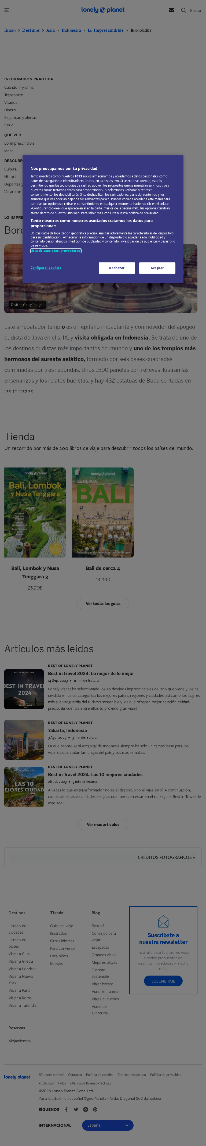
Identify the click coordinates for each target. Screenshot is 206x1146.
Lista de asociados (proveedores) (56, 251)
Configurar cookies (46, 268)
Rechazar (117, 268)
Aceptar (157, 268)
